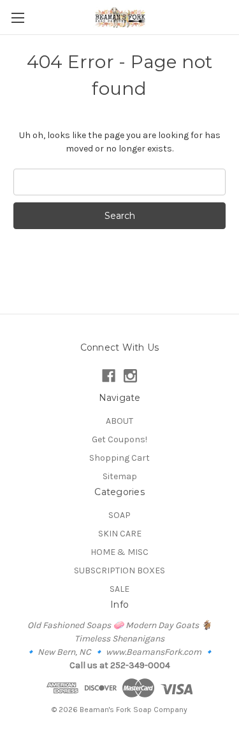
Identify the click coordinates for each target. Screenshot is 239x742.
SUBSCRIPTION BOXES (119, 570)
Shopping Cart (119, 457)
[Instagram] (130, 375)
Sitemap (120, 476)
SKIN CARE (119, 533)
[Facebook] (108, 375)
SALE (119, 589)
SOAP (119, 515)
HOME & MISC (119, 552)
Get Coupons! (119, 439)
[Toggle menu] (17, 17)
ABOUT (119, 421)
